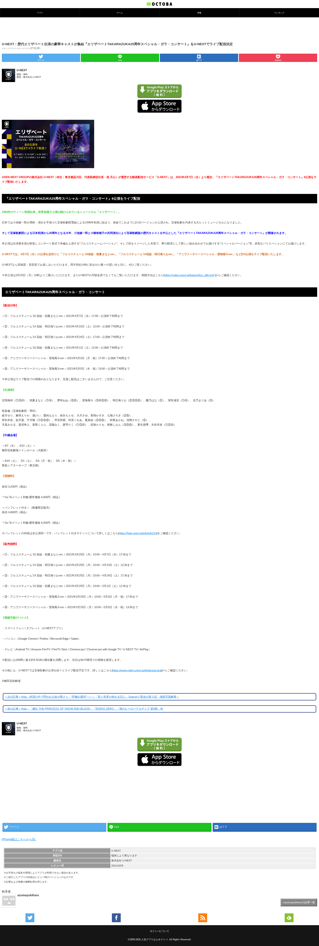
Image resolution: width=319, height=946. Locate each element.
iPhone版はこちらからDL (19, 839)
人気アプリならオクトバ (154, 939)
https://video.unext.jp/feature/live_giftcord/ (189, 275)
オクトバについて (159, 931)
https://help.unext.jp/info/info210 (138, 533)
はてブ (199, 60)
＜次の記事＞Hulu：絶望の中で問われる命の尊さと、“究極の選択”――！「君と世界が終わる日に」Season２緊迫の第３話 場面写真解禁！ (92, 696)
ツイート (41, 60)
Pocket (278, 60)
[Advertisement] (159, 29)
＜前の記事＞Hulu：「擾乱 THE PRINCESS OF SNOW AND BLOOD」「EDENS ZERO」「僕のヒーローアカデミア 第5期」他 (84, 708)
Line (120, 60)
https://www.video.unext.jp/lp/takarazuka (137, 670)
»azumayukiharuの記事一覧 (299, 902)
